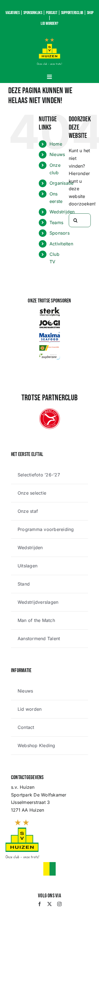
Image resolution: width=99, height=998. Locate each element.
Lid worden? (49, 23)
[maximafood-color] (49, 334)
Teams (56, 222)
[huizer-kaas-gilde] (49, 347)
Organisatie (62, 183)
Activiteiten (61, 243)
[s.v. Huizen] (49, 40)
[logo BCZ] (49, 355)
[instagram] (59, 904)
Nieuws (57, 154)
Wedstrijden (62, 211)
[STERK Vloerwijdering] (49, 309)
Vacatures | (14, 12)
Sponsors (60, 233)
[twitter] (49, 904)
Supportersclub (72, 12)
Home (56, 144)
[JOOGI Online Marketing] (49, 321)
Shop (90, 12)
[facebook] (39, 904)
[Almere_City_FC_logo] (49, 410)
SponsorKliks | (34, 12)
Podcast (51, 12)
